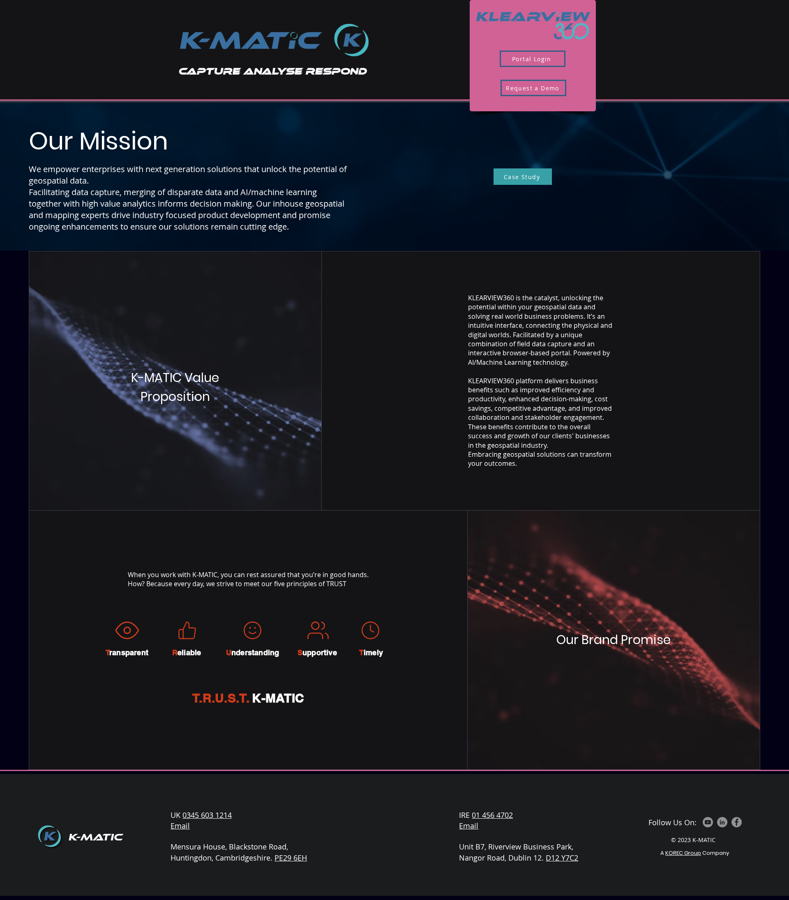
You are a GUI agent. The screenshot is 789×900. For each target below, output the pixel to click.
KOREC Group (683, 853)
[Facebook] (736, 822)
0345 (191, 815)
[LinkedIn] (722, 822)
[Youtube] (708, 822)
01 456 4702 (492, 815)
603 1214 (216, 815)
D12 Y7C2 (562, 858)
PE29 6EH (291, 858)
